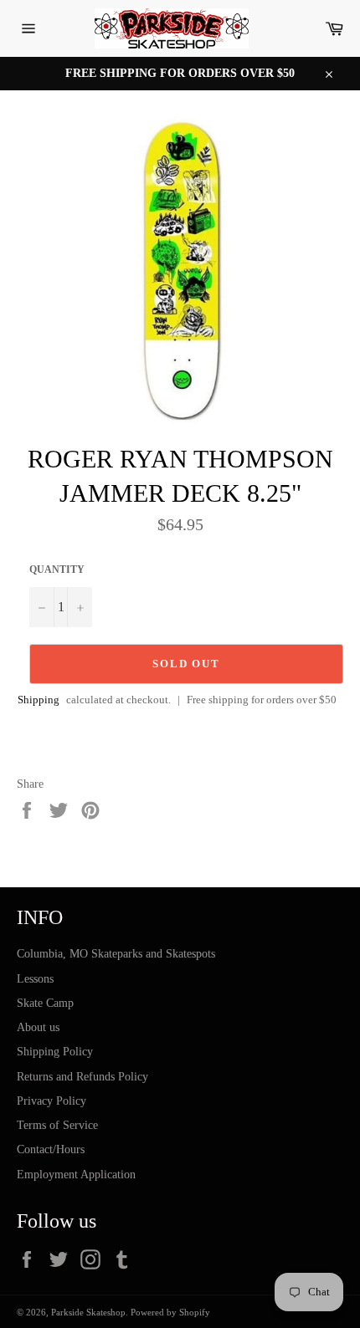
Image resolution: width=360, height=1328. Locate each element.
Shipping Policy (55, 1051)
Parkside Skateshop (88, 1312)
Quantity (57, 569)
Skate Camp (45, 1003)
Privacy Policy (51, 1101)
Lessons (35, 979)
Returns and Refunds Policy (82, 1076)
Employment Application (76, 1174)
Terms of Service (57, 1125)
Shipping (38, 699)
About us (38, 1027)
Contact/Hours (51, 1149)
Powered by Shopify (170, 1312)
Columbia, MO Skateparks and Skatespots (116, 953)
